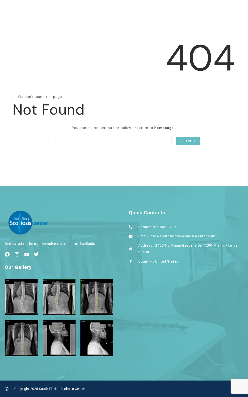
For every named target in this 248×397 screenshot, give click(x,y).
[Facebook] (7, 254)
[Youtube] (26, 254)
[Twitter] (36, 254)
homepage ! (165, 127)
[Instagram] (17, 254)
